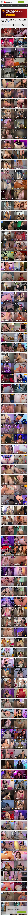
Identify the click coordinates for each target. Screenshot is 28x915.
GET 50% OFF (10, 15)
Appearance (7, 25)
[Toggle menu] (1, 2)
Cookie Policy (16, 909)
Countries (17, 25)
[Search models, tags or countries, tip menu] (26, 5)
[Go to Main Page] (8, 2)
